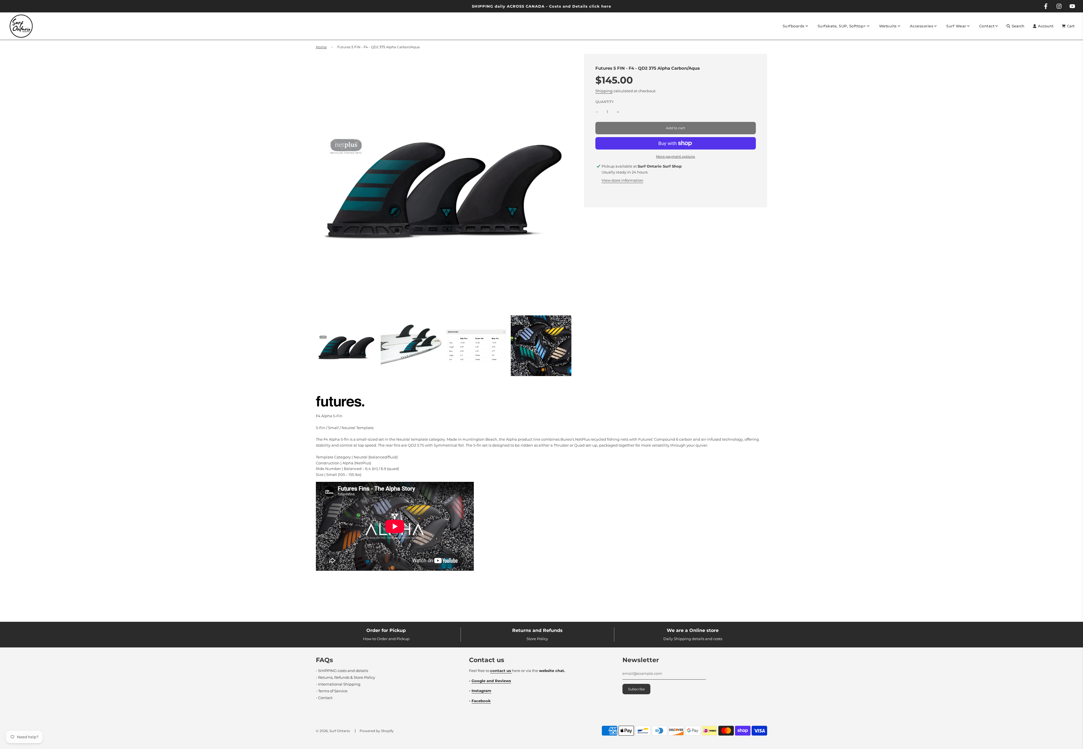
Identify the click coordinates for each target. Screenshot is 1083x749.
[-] (596, 111)
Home (321, 47)
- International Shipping (338, 684)
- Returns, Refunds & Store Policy (345, 677)
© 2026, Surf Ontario (333, 731)
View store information (622, 180)
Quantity (604, 102)
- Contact (324, 697)
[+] (618, 111)
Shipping (604, 91)
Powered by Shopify (377, 731)
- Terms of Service (331, 691)
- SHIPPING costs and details (342, 670)
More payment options (675, 156)
